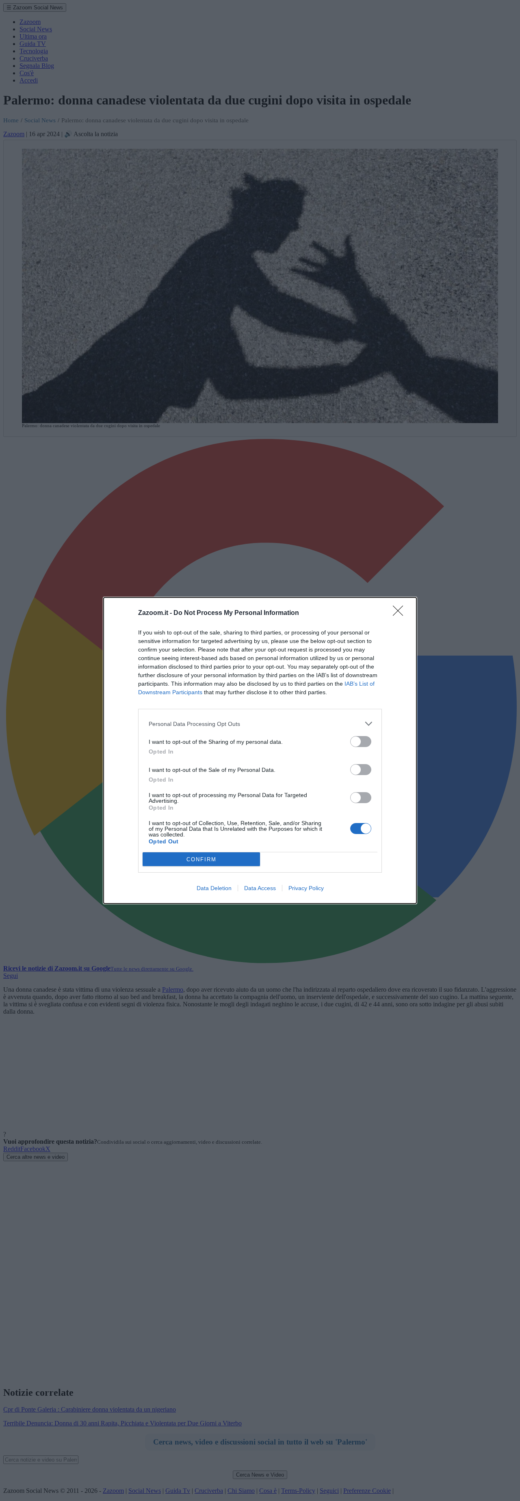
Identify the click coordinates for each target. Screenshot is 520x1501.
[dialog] (260, 750)
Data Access (260, 888)
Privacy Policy (306, 888)
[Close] (400, 613)
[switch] (360, 741)
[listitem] (260, 723)
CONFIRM (201, 859)
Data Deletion (214, 888)
